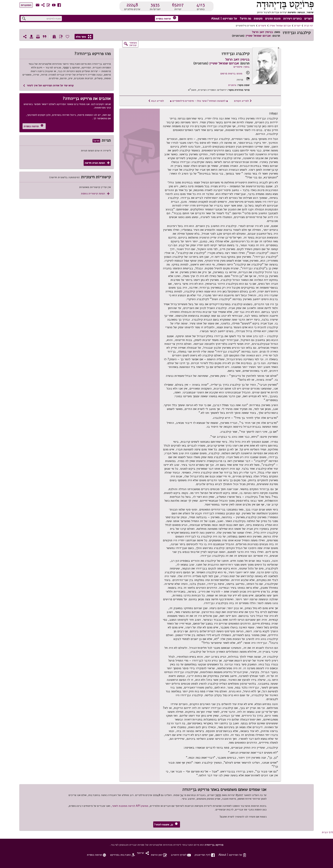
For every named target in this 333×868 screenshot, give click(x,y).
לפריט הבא (156, 101)
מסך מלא (83, 37)
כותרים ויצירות (292, 18)
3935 (155, 5)
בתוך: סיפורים (242, 67)
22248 (132, 5)
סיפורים (262, 25)
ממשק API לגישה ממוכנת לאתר (130, 806)
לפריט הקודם (243, 101)
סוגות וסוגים (273, 18)
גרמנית (232, 85)
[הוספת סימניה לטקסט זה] (60, 36)
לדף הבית (327, 832)
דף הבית (308, 25)
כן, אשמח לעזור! (166, 824)
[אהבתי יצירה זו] (67, 36)
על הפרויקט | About (224, 18)
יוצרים (308, 18)
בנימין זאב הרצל (262, 32)
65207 (178, 5)
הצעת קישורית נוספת (95, 193)
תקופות (258, 18)
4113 (201, 5)
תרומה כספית (166, 18)
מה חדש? (245, 18)
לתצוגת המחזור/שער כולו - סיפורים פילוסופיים (199, 101)
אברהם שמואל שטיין (280, 25)
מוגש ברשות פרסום (231, 73)
